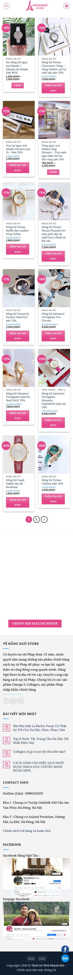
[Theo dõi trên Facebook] (6, 701)
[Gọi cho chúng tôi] (21, 701)
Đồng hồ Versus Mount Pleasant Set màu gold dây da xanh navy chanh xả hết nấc (54, 234)
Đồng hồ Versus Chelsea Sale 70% (52, 481)
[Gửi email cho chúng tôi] (13, 701)
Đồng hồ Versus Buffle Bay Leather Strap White (17, 230)
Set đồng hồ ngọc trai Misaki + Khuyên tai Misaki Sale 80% (17, 67)
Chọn (17, 85)
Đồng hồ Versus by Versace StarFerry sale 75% (17, 317)
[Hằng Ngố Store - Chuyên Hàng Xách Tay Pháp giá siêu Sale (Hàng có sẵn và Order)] (37, 6)
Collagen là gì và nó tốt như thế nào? (39, 751)
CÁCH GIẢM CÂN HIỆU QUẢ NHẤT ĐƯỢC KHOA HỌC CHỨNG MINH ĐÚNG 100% (38, 766)
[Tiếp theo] (44, 519)
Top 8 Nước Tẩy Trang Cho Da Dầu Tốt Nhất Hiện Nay (41, 740)
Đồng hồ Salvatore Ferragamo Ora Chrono (53, 317)
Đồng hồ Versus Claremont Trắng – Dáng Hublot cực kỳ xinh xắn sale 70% (54, 67)
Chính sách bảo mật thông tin (36, 970)
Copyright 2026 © (36, 965)
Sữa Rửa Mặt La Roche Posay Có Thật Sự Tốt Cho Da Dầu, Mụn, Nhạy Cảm (39, 727)
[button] (6, 6)
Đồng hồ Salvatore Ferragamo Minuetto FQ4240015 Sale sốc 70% (54, 400)
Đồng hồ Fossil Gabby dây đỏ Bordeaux (15, 483)
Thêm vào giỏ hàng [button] (53, 88)
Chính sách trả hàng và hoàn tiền (27, 831)
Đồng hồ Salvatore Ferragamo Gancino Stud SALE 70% (18, 397)
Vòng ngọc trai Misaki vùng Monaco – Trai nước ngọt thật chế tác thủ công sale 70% (54, 152)
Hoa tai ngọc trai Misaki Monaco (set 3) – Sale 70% (18, 149)
